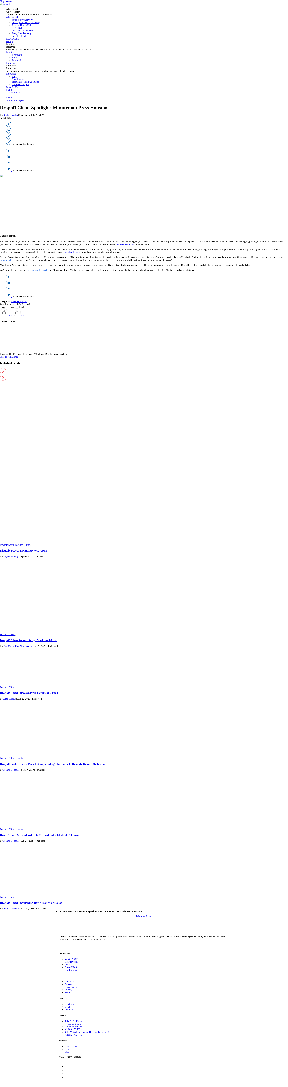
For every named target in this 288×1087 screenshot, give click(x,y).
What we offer (13, 9)
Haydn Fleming (10, 556)
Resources (11, 65)
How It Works (71, 962)
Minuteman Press (125, 244)
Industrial (16, 60)
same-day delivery (71, 252)
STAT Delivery (19, 28)
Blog (14, 76)
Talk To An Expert (15, 100)
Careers (68, 984)
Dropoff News (7, 545)
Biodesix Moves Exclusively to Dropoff (23, 550)
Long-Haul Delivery (21, 33)
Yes (10, 315)
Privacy (68, 989)
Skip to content (7, 1)
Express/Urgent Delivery (24, 25)
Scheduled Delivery (21, 36)
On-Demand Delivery (22, 30)
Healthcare (17, 55)
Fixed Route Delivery (22, 20)
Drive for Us (12, 87)
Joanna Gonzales (11, 770)
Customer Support (73, 1024)
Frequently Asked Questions (25, 82)
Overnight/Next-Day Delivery (26, 22)
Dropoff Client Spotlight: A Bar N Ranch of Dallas (31, 902)
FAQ (67, 1051)
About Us (69, 981)
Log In (9, 90)
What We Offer (72, 959)
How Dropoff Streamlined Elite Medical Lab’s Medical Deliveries (39, 834)
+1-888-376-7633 (73, 1029)
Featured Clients (19, 301)
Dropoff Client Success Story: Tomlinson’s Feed (29, 692)
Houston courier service (37, 270)
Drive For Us (71, 987)
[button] (144, 371)
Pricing (9, 41)
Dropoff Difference (74, 967)
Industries (10, 44)
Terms (68, 992)
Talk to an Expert (14, 92)
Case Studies (18, 79)
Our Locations (71, 970)
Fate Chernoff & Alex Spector (17, 646)
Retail (15, 57)
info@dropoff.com (73, 1026)
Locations (10, 63)
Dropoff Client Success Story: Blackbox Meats (28, 640)
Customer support (20, 84)
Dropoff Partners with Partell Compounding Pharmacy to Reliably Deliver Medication (53, 764)
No (22, 315)
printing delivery (8, 260)
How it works (12, 38)
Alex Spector (9, 698)
